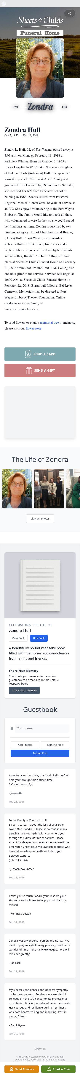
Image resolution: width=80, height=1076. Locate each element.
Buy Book (38, 638)
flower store (33, 328)
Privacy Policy (29, 1059)
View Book (18, 638)
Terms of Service (50, 1059)
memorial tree (49, 322)
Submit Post (40, 753)
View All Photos (40, 518)
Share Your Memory (24, 690)
